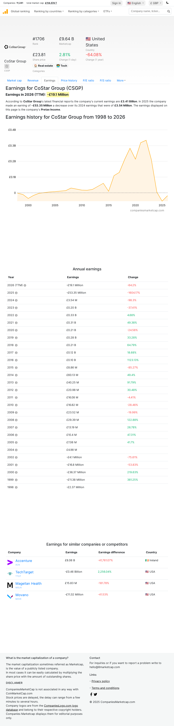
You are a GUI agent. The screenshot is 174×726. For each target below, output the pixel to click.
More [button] (120, 80)
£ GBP (154, 3)
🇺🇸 (134, 3)
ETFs (106, 11)
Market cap (14, 80)
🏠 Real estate (43, 65)
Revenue (33, 80)
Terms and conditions (105, 688)
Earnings (49, 80)
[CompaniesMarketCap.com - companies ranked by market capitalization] (5, 11)
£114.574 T (51, 3)
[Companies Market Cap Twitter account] (95, 695)
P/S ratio (105, 80)
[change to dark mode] (167, 3)
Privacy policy (101, 681)
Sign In (116, 3)
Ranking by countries (48, 11)
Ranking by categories (82, 11)
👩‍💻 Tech (61, 65)
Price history (69, 80)
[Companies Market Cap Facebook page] (91, 695)
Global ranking (20, 11)
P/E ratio (88, 80)
